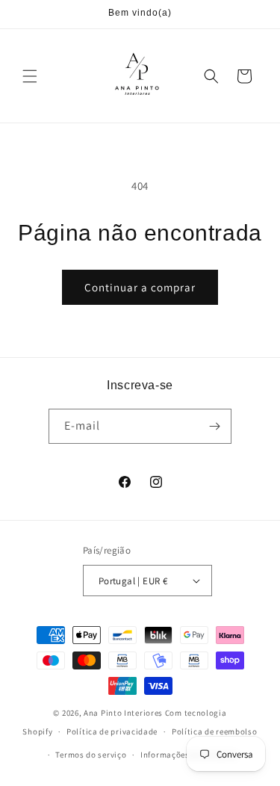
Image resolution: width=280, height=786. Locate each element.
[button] (29, 76)
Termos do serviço (90, 754)
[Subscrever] (214, 426)
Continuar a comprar (140, 287)
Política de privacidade (112, 731)
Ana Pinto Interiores (123, 713)
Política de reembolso (215, 731)
